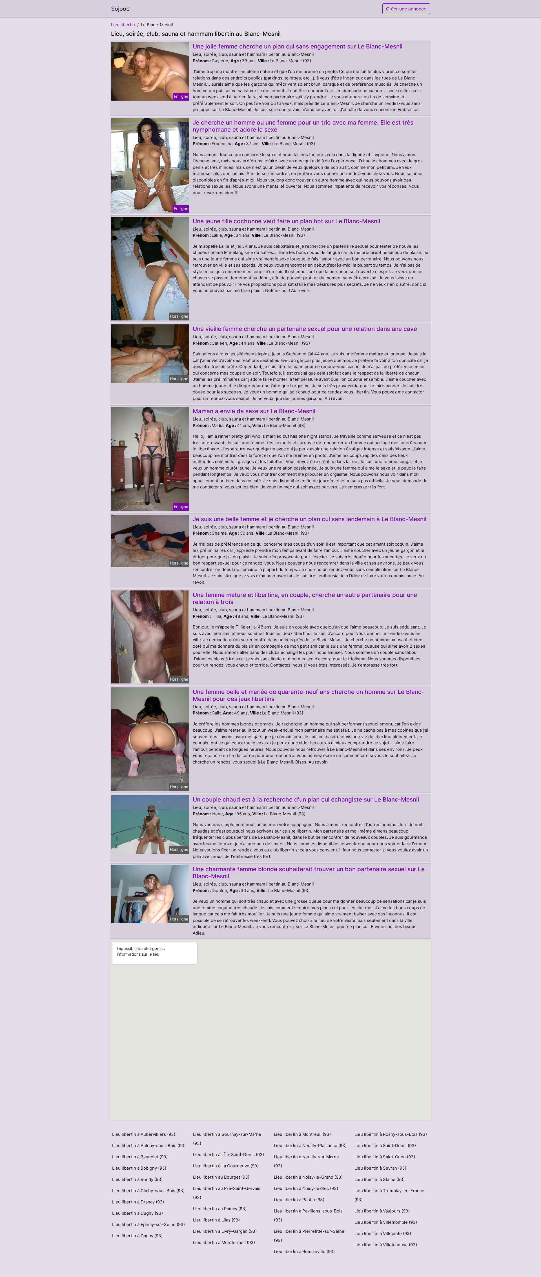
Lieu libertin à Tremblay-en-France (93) (389, 1195)
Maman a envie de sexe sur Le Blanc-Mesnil (254, 411)
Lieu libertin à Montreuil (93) (302, 1134)
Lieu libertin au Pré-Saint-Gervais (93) (226, 1193)
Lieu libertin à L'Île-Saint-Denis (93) (228, 1154)
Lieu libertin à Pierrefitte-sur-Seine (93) (309, 1236)
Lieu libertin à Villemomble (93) (385, 1222)
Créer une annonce (406, 9)
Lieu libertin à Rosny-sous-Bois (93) (390, 1134)
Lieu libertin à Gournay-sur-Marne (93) (227, 1139)
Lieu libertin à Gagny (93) (137, 1235)
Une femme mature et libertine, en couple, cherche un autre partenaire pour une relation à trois (305, 598)
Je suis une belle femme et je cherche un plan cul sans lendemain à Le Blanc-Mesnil (309, 519)
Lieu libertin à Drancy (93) (138, 1202)
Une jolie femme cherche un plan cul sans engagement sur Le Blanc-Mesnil (297, 46)
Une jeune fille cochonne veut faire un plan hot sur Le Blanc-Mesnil (286, 221)
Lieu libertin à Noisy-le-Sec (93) (306, 1188)
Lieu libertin (123, 24)
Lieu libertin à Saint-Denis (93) (385, 1145)
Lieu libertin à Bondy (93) (137, 1179)
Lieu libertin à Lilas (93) (216, 1220)
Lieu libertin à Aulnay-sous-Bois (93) (149, 1145)
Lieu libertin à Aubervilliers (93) (143, 1134)
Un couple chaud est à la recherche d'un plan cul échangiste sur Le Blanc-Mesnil (306, 799)
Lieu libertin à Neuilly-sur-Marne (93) (306, 1161)
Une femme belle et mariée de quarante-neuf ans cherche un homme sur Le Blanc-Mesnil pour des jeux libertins (308, 695)
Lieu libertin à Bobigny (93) (139, 1168)
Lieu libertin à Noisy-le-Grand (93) (308, 1177)
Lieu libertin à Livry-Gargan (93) (225, 1231)
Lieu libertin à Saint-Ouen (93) (384, 1156)
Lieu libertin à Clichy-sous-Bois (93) (148, 1190)
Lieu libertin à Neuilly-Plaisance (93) (310, 1145)
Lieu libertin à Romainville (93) (304, 1251)
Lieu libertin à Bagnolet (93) (140, 1156)
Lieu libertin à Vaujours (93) (382, 1211)
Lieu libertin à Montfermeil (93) (224, 1242)
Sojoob (120, 8)
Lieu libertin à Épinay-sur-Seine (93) (148, 1224)
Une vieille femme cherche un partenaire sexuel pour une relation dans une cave (305, 328)
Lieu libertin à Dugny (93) (137, 1213)
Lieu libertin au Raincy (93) (220, 1208)
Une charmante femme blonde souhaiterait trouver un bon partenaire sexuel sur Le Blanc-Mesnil (309, 873)
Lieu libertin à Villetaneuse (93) (385, 1244)
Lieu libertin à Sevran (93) (380, 1168)
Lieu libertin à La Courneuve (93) (226, 1165)
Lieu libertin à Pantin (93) (299, 1199)
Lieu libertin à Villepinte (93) (382, 1233)
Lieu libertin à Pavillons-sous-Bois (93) (308, 1215)
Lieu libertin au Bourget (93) (221, 1177)
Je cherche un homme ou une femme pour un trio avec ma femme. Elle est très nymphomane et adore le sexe (303, 126)
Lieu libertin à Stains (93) (379, 1179)
